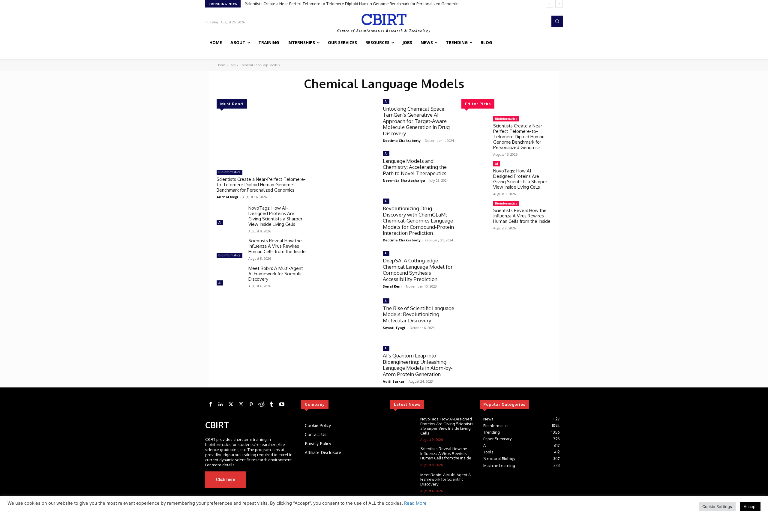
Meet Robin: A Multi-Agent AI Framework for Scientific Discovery (275, 273)
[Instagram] (241, 404)
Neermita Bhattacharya (404, 180)
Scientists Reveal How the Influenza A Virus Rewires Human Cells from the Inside (277, 246)
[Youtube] (284, 480)
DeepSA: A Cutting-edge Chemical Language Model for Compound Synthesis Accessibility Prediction (418, 269)
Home (221, 65)
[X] (275, 480)
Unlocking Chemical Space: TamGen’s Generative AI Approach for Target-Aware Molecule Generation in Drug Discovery (416, 121)
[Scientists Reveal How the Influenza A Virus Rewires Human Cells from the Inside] (230, 249)
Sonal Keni (392, 286)
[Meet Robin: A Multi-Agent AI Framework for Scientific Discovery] (230, 276)
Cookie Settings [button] (717, 506)
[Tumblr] (271, 404)
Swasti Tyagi (394, 327)
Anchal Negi (227, 197)
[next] (559, 3)
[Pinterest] (251, 404)
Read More (415, 503)
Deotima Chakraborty (402, 140)
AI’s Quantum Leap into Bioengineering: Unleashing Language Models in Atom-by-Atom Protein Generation (418, 364)
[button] (557, 21)
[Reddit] (261, 404)
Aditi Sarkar (393, 381)
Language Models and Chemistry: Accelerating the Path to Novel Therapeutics (415, 167)
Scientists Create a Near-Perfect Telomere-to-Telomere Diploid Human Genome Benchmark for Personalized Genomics (352, 3)
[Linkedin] (220, 404)
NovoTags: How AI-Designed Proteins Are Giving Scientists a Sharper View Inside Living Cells (275, 216)
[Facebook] (210, 404)
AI (219, 222)
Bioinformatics (229, 172)
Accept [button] (750, 506)
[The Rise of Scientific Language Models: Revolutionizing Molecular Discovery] (345, 317)
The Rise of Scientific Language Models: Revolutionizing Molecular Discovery (418, 314)
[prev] (549, 3)
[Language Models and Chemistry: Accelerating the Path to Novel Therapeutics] (345, 170)
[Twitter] (231, 404)
